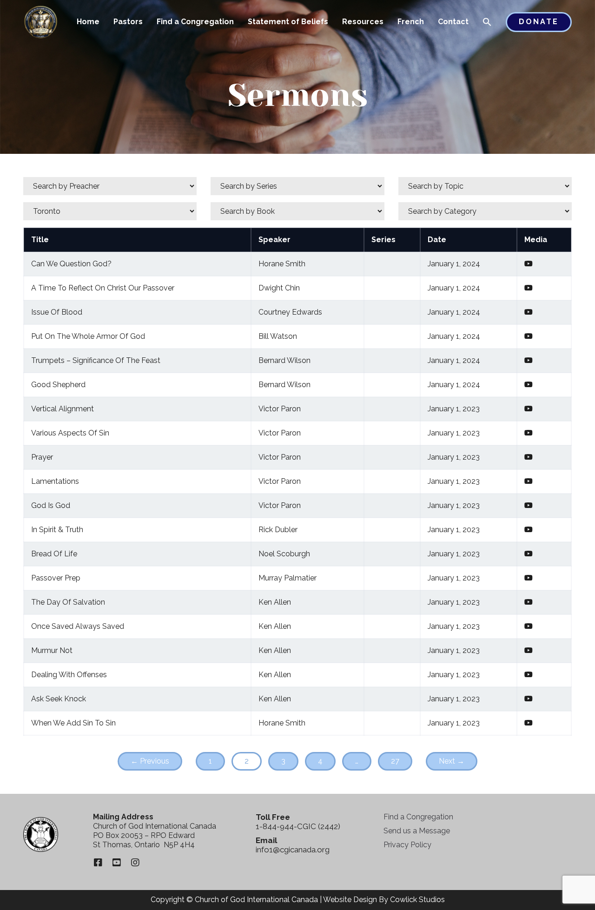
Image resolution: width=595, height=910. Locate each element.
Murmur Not (52, 650)
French (410, 21)
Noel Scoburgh (284, 553)
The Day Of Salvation (68, 602)
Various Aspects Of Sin (70, 433)
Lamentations (55, 481)
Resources (362, 21)
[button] (487, 22)
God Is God (50, 505)
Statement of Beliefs (288, 21)
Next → (451, 761)
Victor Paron (279, 408)
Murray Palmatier (287, 578)
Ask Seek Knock (58, 698)
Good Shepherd (58, 384)
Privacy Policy (407, 844)
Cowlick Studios (417, 899)
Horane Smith (281, 263)
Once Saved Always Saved (77, 626)
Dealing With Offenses (69, 674)
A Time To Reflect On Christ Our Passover (102, 288)
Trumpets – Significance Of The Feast (95, 360)
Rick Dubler (278, 529)
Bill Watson (277, 336)
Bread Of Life (54, 553)
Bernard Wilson (284, 360)
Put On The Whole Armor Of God (88, 336)
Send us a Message (416, 830)
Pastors (128, 21)
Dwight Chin (279, 288)
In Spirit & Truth (57, 529)
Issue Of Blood (56, 312)
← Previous (150, 761)
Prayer (42, 457)
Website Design (350, 899)
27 (395, 761)
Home (88, 21)
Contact (453, 21)
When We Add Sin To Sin (73, 723)
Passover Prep (55, 578)
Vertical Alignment (62, 408)
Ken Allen (274, 602)
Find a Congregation (195, 21)
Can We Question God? (71, 263)
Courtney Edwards (290, 312)
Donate (539, 21)
